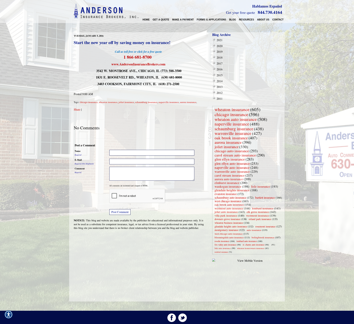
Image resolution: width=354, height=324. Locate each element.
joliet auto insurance (226, 212)
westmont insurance (257, 215)
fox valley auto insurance (225, 244)
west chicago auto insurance (229, 233)
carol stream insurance (230, 175)
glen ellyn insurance (230, 159)
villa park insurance (226, 215)
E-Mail (78, 159)
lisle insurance (260, 186)
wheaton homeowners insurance (250, 248)
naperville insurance (169, 102)
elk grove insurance (258, 212)
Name (78, 151)
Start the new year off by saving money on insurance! (122, 42)
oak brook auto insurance (229, 204)
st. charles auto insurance (253, 244)
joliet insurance (126, 102)
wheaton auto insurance (236, 119)
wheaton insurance (108, 102)
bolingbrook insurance (263, 237)
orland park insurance (260, 219)
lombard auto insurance (247, 241)
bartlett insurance (265, 197)
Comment (80, 168)
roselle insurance (222, 241)
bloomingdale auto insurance (229, 237)
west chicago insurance (228, 201)
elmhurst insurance (227, 183)
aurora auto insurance (229, 179)
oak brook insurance (231, 137)
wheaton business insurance (229, 222)
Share (77, 109)
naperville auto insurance (232, 167)
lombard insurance (262, 208)
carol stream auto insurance (235, 155)
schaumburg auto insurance (230, 197)
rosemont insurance (265, 226)
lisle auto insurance (223, 248)
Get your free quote (240, 12)
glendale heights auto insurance (231, 226)
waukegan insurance (228, 186)
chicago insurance (89, 102)
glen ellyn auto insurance (232, 163)
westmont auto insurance (229, 208)
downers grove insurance (227, 219)
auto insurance (254, 230)
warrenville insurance (233, 133)
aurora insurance (188, 102)
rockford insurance (221, 252)
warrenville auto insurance (232, 171)
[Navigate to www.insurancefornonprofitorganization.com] (270, 244)
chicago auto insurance (232, 150)
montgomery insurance (226, 230)
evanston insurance (226, 194)
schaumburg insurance (146, 102)
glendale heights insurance (232, 190)
